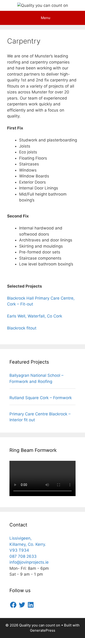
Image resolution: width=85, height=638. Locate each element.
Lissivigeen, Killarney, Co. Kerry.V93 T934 (27, 544)
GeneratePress (42, 630)
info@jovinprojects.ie (29, 562)
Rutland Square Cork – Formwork (40, 397)
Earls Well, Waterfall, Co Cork (34, 316)
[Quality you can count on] (42, 5)
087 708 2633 (23, 556)
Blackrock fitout (22, 328)
